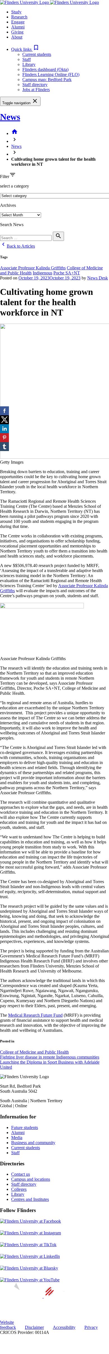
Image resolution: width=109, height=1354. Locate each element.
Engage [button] (18, 22)
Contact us (20, 1174)
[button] (25, 49)
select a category (14, 186)
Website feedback (8, 1325)
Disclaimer (34, 1327)
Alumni (18, 1132)
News (10, 117)
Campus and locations (30, 1179)
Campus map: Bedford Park (47, 79)
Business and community (33, 1142)
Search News (11, 224)
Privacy (91, 1327)
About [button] (16, 37)
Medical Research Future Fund (35, 1015)
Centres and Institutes (30, 1199)
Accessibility (64, 1327)
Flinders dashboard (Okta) (45, 69)
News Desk (97, 278)
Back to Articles (17, 246)
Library (28, 64)
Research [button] (19, 17)
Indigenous (42, 273)
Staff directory (35, 84)
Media (16, 1137)
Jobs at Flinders (36, 89)
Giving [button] (17, 32)
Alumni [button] (18, 27)
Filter (4, 176)
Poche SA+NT (66, 273)
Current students (36, 54)
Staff (26, 59)
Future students (24, 1127)
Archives (8, 205)
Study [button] (16, 12)
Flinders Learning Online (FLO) (50, 74)
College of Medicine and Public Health (34, 1052)
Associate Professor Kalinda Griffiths (33, 267)
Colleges (19, 1189)
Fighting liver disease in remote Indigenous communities (49, 1057)
